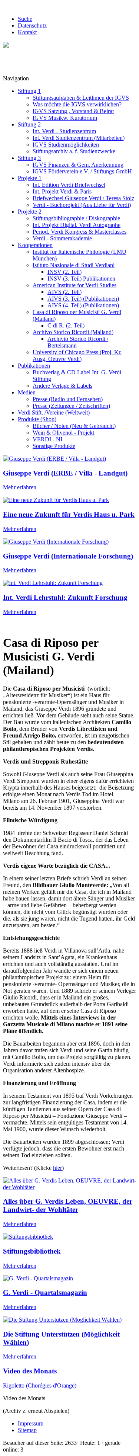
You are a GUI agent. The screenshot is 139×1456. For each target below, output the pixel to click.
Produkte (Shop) (37, 419)
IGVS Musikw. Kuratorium (65, 118)
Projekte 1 (30, 178)
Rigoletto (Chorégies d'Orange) (39, 1385)
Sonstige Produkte (54, 446)
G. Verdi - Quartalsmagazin (45, 1292)
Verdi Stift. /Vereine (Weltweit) (54, 412)
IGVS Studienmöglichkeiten (66, 144)
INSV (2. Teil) (64, 272)
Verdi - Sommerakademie (62, 238)
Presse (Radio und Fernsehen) (68, 399)
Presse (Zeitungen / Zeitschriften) (71, 406)
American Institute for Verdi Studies (74, 285)
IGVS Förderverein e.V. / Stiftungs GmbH (82, 171)
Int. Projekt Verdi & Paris (62, 191)
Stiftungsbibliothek (32, 1251)
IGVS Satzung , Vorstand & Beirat (73, 111)
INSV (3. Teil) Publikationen (81, 278)
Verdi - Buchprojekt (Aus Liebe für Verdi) (82, 205)
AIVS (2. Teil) (64, 292)
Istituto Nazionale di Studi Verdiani (74, 265)
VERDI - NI (47, 439)
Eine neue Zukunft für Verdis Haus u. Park (69, 514)
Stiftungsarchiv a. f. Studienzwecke (74, 151)
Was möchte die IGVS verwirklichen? (77, 104)
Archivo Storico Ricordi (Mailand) (73, 332)
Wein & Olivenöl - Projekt (63, 432)
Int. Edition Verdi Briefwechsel (69, 185)
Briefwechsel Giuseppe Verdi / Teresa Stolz (83, 198)
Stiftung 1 (29, 91)
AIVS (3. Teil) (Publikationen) (83, 298)
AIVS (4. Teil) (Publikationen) (83, 305)
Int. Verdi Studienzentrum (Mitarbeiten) (79, 138)
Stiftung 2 (29, 124)
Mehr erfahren (19, 487)
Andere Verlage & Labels (62, 386)
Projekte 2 (30, 211)
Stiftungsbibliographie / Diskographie (76, 218)
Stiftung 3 (29, 158)
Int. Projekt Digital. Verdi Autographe (76, 225)
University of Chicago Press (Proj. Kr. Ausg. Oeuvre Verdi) (77, 355)
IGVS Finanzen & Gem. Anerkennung (78, 164)
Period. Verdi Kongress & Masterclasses (79, 231)
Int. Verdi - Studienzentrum (64, 131)
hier (57, 1168)
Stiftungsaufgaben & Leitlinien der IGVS (81, 98)
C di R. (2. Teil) (66, 325)
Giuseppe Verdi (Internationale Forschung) (68, 556)
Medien (27, 392)
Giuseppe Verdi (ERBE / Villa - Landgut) (65, 473)
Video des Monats (30, 1371)
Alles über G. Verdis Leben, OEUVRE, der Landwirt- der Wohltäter (67, 1205)
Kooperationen (35, 245)
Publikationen (34, 365)
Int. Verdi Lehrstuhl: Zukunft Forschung (65, 597)
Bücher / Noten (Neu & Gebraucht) (74, 426)
